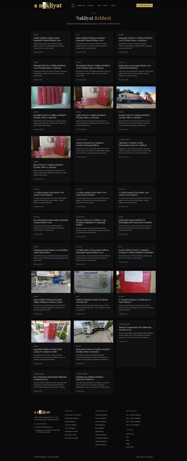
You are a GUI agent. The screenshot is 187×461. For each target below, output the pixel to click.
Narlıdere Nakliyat (101, 441)
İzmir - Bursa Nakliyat (132, 425)
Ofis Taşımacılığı (70, 428)
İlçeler (105, 5)
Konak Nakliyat (100, 425)
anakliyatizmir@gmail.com (44, 427)
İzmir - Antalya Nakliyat (133, 421)
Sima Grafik (149, 457)
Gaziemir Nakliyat (100, 435)
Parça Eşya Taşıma (71, 435)
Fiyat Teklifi (129, 447)
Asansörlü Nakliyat (71, 425)
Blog (127, 440)
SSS (127, 437)
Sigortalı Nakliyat (70, 421)
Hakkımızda (81, 5)
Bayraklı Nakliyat (100, 421)
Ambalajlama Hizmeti (71, 431)
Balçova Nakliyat (100, 444)
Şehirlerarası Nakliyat (71, 418)
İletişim (128, 443)
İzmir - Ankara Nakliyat (133, 418)
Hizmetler (90, 5)
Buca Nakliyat (99, 428)
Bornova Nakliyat (100, 418)
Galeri (99, 5)
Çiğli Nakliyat (99, 431)
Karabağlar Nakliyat (101, 438)
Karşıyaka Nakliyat (101, 415)
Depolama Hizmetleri (71, 438)
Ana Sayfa (73, 5)
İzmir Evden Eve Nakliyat (73, 415)
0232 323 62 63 (145, 5)
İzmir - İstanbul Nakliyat (133, 415)
